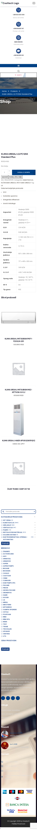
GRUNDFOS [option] (7, 593)
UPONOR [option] (6, 631)
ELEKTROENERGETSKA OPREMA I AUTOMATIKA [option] (18, 538)
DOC (5, 192)
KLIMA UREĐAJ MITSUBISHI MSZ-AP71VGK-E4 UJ (18, 390)
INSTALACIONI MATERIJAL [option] (14, 532)
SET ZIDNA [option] (7, 520)
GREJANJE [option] (8, 525)
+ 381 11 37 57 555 (11, 762)
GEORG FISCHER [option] (9, 590)
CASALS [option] (6, 573)
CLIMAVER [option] (7, 580)
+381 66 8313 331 (18, 55)
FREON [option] (5, 588)
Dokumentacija (6, 188)
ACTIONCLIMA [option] (8, 554)
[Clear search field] (34, 511)
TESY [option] (5, 624)
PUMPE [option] (6, 530)
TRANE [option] (5, 627)
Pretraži (5, 543)
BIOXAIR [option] (6, 568)
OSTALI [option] (5, 612)
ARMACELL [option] (7, 559)
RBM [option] (4, 617)
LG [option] (4, 600)
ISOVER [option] (6, 597)
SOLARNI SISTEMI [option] (10, 535)
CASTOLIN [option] (7, 576)
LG (2, 186)
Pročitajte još (24, 436)
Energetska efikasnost (11, 200)
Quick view (20, 334)
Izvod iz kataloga (9, 203)
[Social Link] (3, 698)
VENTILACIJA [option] (9, 528)
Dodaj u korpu (24, 172)
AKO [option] (4, 556)
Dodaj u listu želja (15, 177)
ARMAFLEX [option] (7, 561)
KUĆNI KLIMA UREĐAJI (8, 183)
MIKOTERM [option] (7, 605)
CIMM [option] (5, 578)
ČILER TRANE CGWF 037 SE (18, 489)
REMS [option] (5, 622)
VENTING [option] (6, 634)
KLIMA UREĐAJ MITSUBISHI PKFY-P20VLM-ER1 (18, 340)
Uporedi (5, 177)
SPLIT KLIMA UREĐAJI (24, 183)
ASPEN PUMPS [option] (8, 566)
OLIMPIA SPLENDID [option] (10, 610)
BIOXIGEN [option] (6, 571)
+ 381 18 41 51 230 (11, 766)
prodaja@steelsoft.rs (12, 771)
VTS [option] (4, 636)
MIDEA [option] (5, 602)
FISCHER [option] (6, 585)
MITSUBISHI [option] (7, 607)
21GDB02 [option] (6, 551)
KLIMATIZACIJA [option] (10, 523)
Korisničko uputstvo (10, 196)
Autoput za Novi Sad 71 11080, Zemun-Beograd (18, 776)
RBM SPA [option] (6, 619)
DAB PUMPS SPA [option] (9, 583)
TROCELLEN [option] (7, 629)
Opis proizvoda (17, 188)
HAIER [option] (5, 595)
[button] (18, 517)
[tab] (6, 188)
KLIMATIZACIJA (28, 180)
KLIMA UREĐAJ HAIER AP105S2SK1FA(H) (18, 440)
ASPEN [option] (5, 564)
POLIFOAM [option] (7, 614)
